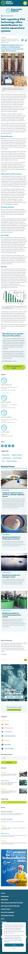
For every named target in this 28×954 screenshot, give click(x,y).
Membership (5, 896)
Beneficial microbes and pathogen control (11, 576)
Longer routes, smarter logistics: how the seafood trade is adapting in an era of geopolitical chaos (9, 791)
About (3, 893)
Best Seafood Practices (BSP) (10, 906)
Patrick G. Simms (17, 458)
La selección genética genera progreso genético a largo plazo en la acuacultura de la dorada (14, 843)
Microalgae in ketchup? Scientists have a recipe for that (12, 821)
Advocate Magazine (7, 912)
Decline (14, 948)
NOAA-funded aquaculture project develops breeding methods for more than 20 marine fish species (12, 814)
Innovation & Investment (7, 811)
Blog (2, 919)
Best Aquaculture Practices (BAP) (12, 903)
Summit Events (5, 909)
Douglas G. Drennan (16, 455)
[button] (22, 40)
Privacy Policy (16, 932)
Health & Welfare (5, 780)
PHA (3, 461)
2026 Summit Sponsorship (14, 709)
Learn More (4, 654)
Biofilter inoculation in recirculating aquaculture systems (11, 615)
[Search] (25, 660)
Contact (4, 922)
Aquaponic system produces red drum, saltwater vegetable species (13, 494)
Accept (14, 945)
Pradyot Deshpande (12, 461)
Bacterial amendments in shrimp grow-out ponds (11, 538)
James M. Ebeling (6, 458)
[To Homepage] (7, 3)
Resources (4, 899)
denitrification (5, 455)
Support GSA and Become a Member (14, 367)
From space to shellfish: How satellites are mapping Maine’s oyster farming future (9, 775)
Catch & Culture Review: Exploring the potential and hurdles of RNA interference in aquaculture (9, 783)
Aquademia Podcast (7, 915)
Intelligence (4, 772)
